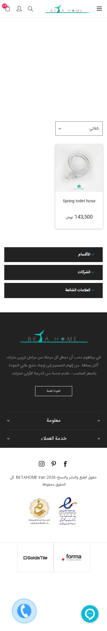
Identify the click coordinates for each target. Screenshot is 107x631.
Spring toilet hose (79, 201)
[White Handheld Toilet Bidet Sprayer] (79, 168)
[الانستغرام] (41, 463)
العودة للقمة (53, 391)
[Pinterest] (53, 463)
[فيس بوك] (65, 463)
